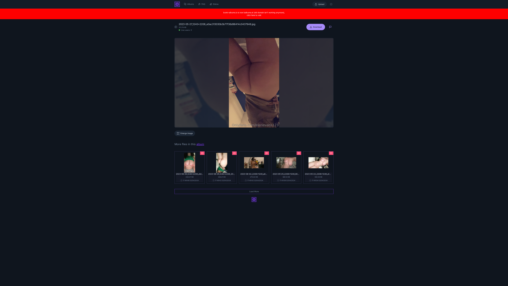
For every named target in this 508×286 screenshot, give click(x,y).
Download (317, 27)
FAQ (203, 4)
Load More (254, 191)
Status (215, 4)
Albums (190, 4)
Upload (321, 4)
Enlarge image (186, 133)
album (200, 144)
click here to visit (254, 15)
